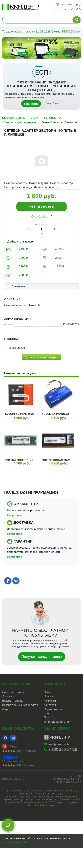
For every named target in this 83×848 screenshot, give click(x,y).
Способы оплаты (13, 692)
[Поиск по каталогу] (77, 19)
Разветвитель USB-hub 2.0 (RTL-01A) (32, 414)
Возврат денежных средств (20, 704)
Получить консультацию (41, 657)
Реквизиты (50, 700)
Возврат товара (12, 700)
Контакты (50, 704)
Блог (47, 713)
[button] (32, 55)
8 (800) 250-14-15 (52, 793)
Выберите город (70, 4)
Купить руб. (42, 206)
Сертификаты (53, 709)
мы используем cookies (17, 842)
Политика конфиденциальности (58, 719)
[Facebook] (5, 738)
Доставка (8, 696)
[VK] (13, 738)
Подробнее (52, 103)
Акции (6, 709)
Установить (31, 103)
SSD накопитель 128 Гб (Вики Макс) (32, 460)
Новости (49, 696)
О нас (47, 692)
